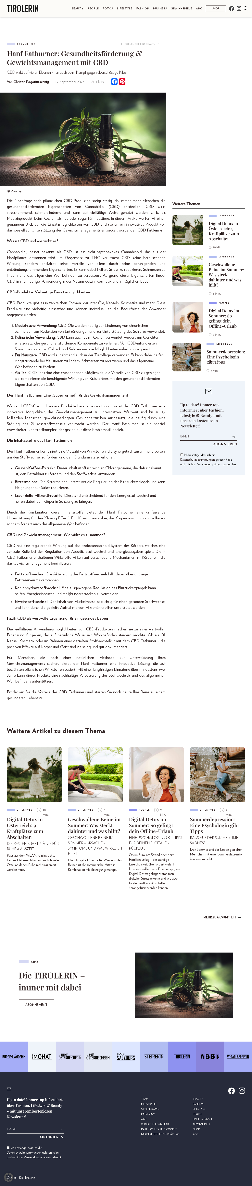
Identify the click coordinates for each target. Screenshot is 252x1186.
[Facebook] (114, 82)
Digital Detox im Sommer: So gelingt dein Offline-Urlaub (224, 318)
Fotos (108, 9)
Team (144, 1099)
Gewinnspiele (181, 9)
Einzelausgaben (203, 1119)
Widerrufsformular (155, 1124)
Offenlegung (150, 1109)
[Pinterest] (122, 82)
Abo (199, 9)
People (93, 9)
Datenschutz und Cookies (159, 1129)
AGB (143, 1119)
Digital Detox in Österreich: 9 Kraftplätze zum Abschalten (224, 231)
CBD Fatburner (150, 230)
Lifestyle (124, 9)
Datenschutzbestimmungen (197, 459)
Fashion (142, 9)
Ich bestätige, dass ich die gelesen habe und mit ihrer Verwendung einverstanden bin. (208, 459)
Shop (215, 8)
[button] (8, 1177)
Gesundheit (26, 44)
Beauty (78, 9)
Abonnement (36, 1004)
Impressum (148, 1114)
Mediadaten (149, 1104)
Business (160, 9)
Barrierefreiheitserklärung (160, 1134)
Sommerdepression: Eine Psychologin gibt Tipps (226, 356)
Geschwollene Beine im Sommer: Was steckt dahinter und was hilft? (226, 274)
